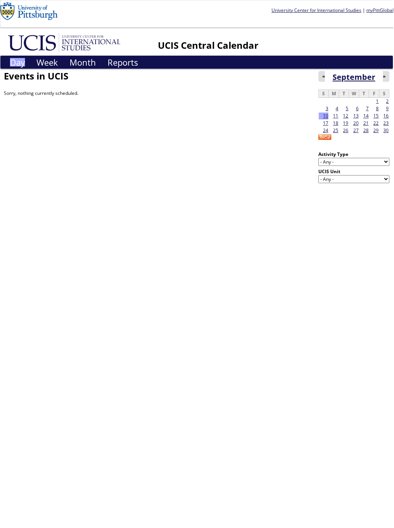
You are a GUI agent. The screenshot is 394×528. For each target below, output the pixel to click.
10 (325, 116)
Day (17, 62)
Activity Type (333, 154)
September (354, 76)
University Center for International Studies (316, 10)
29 (376, 130)
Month (83, 62)
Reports (123, 62)
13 (356, 116)
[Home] (65, 42)
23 (386, 123)
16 (386, 116)
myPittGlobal (380, 10)
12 (345, 116)
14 (366, 116)
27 (356, 130)
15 (376, 116)
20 (356, 123)
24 (325, 130)
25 (335, 130)
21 (366, 123)
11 (335, 116)
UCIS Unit (329, 171)
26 (345, 130)
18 (335, 123)
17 (325, 123)
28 (366, 130)
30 (386, 130)
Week (47, 62)
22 (376, 123)
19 (345, 123)
